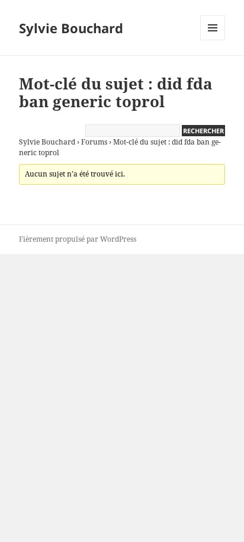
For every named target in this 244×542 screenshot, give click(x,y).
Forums (94, 142)
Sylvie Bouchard (71, 28)
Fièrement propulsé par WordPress (77, 239)
